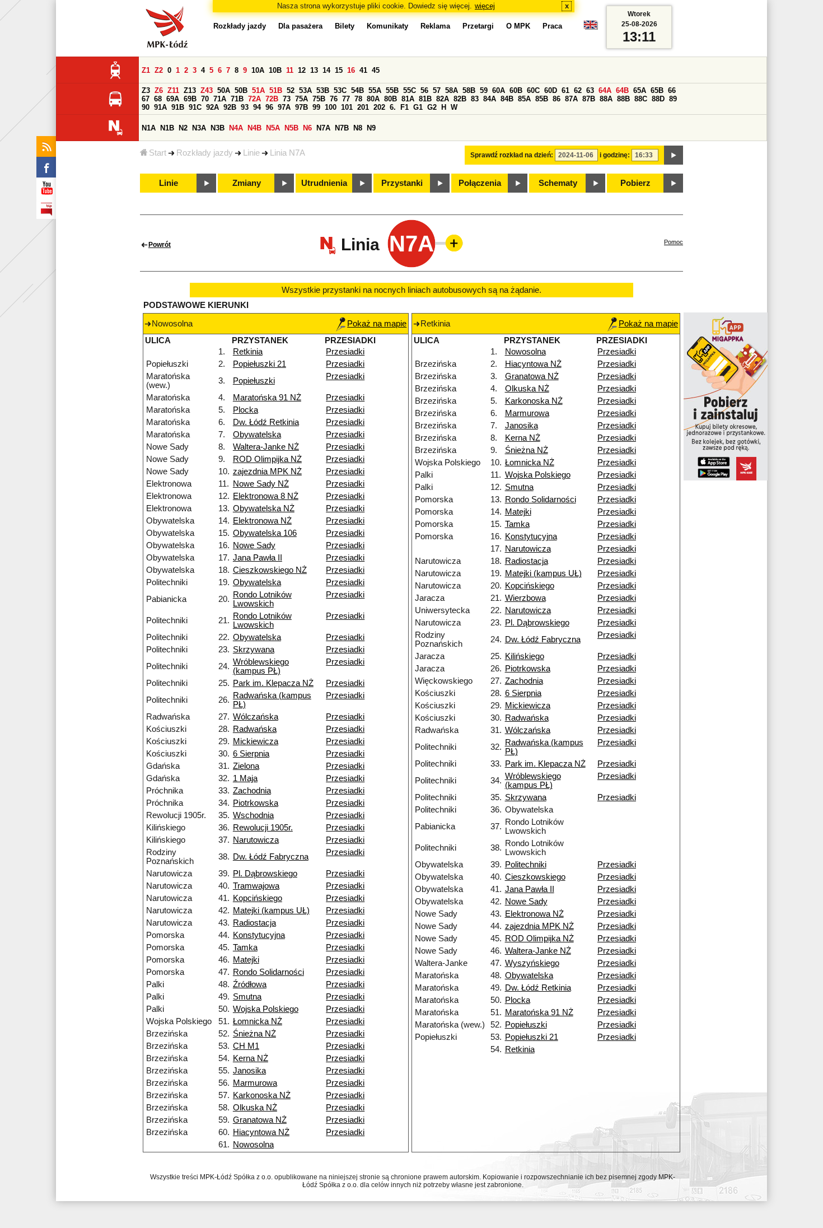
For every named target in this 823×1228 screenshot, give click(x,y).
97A (284, 107)
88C (640, 99)
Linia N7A (287, 152)
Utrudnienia (324, 183)
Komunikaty (387, 26)
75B (318, 99)
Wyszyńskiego (532, 963)
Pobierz (635, 183)
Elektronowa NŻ (262, 520)
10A (257, 70)
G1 (418, 107)
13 (314, 70)
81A (407, 99)
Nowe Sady (254, 545)
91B (177, 107)
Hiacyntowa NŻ (261, 1132)
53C (340, 90)
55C (409, 90)
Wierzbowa (525, 598)
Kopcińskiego (257, 898)
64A (604, 90)
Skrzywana (253, 649)
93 (245, 107)
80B (390, 99)
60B (515, 90)
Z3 (146, 90)
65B (657, 90)
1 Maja (245, 778)
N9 (371, 128)
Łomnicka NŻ (257, 1021)
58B (468, 90)
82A (442, 99)
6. (393, 107)
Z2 (159, 70)
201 (363, 107)
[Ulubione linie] (450, 243)
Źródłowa (249, 984)
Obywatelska (257, 434)
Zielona (246, 766)
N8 (357, 128)
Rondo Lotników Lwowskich (262, 599)
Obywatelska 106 (265, 533)
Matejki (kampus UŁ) (271, 910)
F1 (404, 107)
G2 (432, 107)
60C (533, 90)
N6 (307, 128)
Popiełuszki (254, 380)
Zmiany (246, 183)
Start (157, 152)
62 (578, 90)
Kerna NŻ (250, 1058)
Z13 (190, 90)
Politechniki (525, 864)
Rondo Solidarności (268, 972)
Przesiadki (345, 351)
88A (606, 99)
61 (565, 90)
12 (302, 70)
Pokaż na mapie (376, 323)
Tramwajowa (256, 885)
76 (334, 99)
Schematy (558, 183)
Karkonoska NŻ (262, 1095)
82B (459, 99)
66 (672, 90)
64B (622, 90)
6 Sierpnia (251, 753)
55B (392, 90)
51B (275, 90)
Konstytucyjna (259, 935)
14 (326, 70)
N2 (183, 128)
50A (223, 90)
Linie (251, 152)
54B (357, 90)
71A (219, 99)
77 (346, 99)
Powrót (159, 245)
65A (639, 90)
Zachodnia (252, 790)
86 (556, 99)
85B (541, 99)
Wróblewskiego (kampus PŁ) (261, 666)
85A (524, 99)
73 (287, 99)
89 (673, 99)
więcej (485, 6)
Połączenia (480, 183)
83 (475, 99)
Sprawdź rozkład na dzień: (511, 155)
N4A (236, 128)
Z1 (146, 70)
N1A (149, 128)
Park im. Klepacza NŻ (273, 683)
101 (347, 107)
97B (301, 107)
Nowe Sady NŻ (261, 483)
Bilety (344, 26)
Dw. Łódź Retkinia (266, 422)
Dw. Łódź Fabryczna (270, 856)
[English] (590, 28)
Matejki (246, 959)
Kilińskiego (524, 656)
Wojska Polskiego (265, 1009)
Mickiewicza (255, 741)
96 (269, 107)
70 (205, 99)
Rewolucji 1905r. (263, 827)
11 (289, 70)
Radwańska (255, 729)
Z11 (173, 90)
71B (237, 99)
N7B (342, 128)
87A (571, 99)
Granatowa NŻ (260, 1119)
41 (363, 70)
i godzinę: (615, 155)
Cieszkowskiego (535, 876)
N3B (218, 128)
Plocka (245, 409)
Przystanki (402, 183)
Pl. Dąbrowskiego (265, 873)
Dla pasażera (300, 26)
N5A (273, 128)
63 (590, 90)
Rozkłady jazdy (204, 152)
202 (379, 107)
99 (316, 107)
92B (229, 107)
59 (484, 90)
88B (623, 99)
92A (212, 107)
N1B (167, 128)
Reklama (435, 26)
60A (498, 90)
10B (275, 70)
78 (358, 99)
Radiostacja (254, 922)
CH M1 (246, 1046)
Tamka (245, 947)
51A (258, 90)
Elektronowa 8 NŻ (265, 496)
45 (376, 70)
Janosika (249, 1070)
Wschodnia (253, 815)
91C (195, 107)
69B (190, 99)
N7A (323, 128)
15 (339, 70)
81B (425, 99)
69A (172, 99)
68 (158, 99)
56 (424, 90)
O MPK (518, 26)
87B (588, 99)
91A (160, 107)
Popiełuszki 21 (259, 363)
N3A (199, 128)
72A (254, 99)
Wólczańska (255, 716)
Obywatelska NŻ (263, 508)
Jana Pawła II (257, 557)
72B (271, 99)
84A (489, 99)
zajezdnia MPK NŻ (267, 471)
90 (145, 107)
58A (451, 90)
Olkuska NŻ (255, 1107)
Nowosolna (253, 1144)
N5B (291, 128)
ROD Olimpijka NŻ (267, 459)
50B (241, 90)
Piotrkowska (255, 803)
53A (305, 90)
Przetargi (478, 26)
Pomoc (673, 242)
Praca (552, 26)
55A (374, 90)
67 (145, 99)
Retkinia (248, 351)
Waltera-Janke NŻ (266, 446)
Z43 (206, 90)
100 (330, 107)
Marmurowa (255, 1082)
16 (351, 70)
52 (290, 90)
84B (507, 99)
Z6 (159, 90)
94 (257, 107)
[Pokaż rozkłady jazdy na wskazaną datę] (673, 155)
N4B (254, 128)
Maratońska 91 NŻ (267, 397)
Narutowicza (256, 839)
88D (658, 99)
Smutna (247, 996)
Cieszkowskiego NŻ (270, 570)
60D (550, 90)
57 (437, 90)
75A (301, 99)
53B (322, 90)
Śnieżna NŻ (254, 1033)
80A (373, 99)
